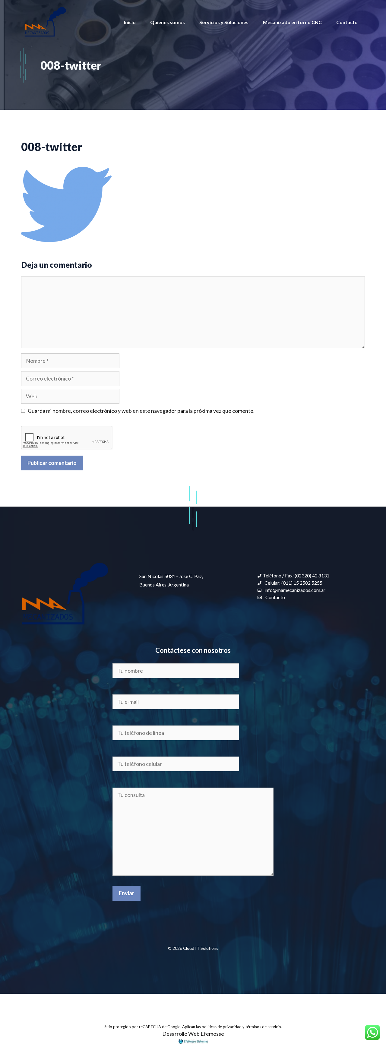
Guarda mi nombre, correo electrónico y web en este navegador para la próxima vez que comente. (141, 410)
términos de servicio (263, 1026)
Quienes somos (167, 22)
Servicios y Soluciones (223, 22)
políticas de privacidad (222, 1026)
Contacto (347, 22)
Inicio (130, 22)
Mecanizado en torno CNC (292, 22)
